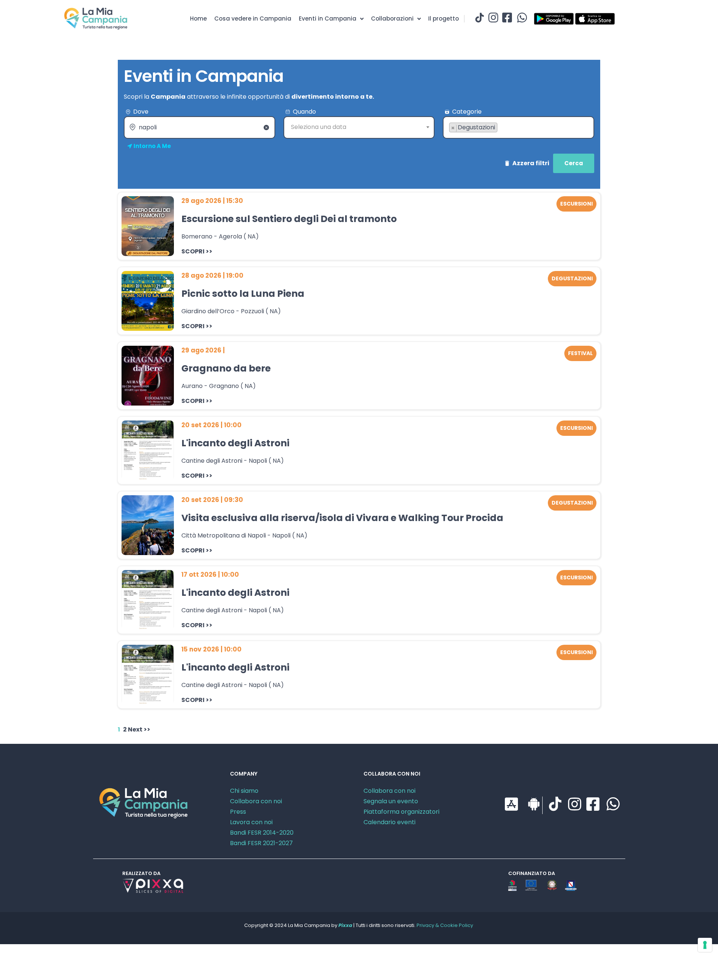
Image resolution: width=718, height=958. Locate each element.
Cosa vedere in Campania (252, 18)
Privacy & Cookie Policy (445, 925)
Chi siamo (244, 790)
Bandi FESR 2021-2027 (261, 843)
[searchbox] (451, 139)
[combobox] (359, 127)
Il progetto (443, 18)
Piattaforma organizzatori (401, 811)
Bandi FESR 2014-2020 (262, 832)
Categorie (467, 111)
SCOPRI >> (196, 251)
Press (238, 811)
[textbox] (359, 127)
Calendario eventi (389, 822)
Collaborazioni (392, 18)
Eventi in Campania (327, 18)
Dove (140, 111)
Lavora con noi (251, 822)
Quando (304, 111)
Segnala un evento (390, 801)
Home (198, 18)
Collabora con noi (256, 801)
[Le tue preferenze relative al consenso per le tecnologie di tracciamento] (705, 945)
